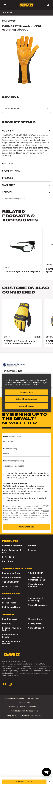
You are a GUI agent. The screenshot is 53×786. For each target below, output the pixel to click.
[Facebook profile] (4, 684)
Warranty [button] (8, 185)
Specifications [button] (11, 170)
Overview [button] (8, 130)
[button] (26, 104)
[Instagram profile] (10, 684)
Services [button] (7, 192)
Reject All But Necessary (26, 399)
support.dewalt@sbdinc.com (33, 513)
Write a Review (12, 108)
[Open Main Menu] (5, 5)
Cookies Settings (26, 392)
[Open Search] (48, 5)
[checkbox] (4, 475)
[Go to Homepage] (26, 5)
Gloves (8, 12)
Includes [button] (7, 178)
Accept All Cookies (26, 406)
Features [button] (7, 163)
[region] (26, 253)
